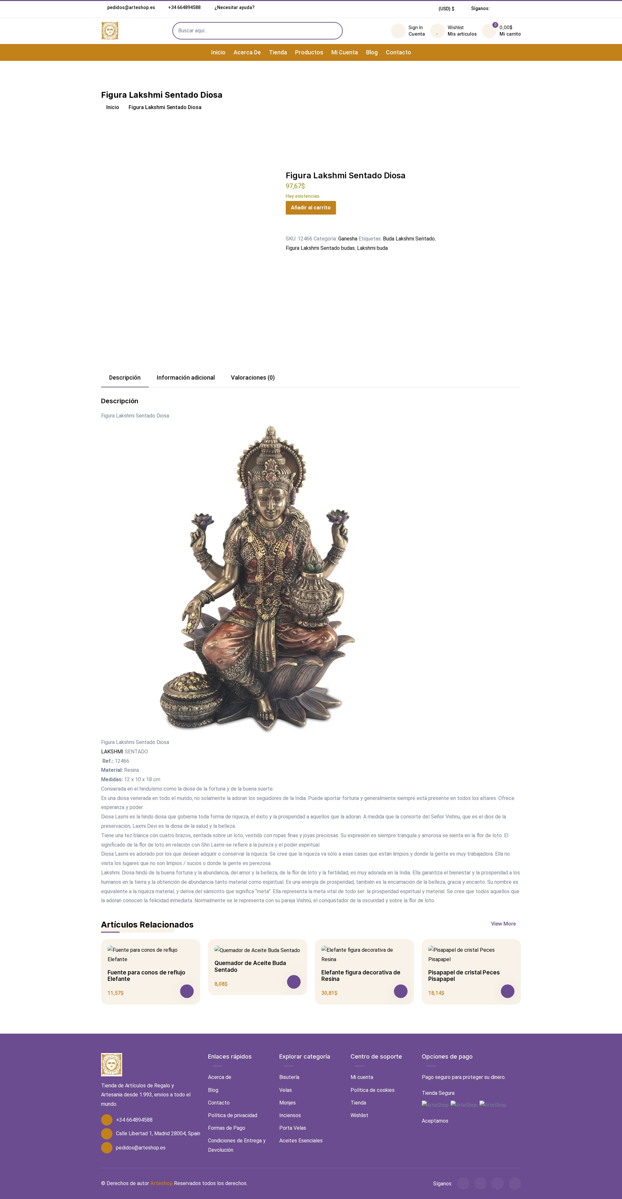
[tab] (125, 378)
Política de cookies (373, 1090)
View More (504, 924)
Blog (372, 52)
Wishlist (359, 1115)
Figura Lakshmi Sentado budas (320, 248)
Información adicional (186, 377)
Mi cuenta (344, 52)
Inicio (218, 52)
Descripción (125, 377)
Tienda (278, 52)
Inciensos (290, 1115)
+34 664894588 (184, 7)
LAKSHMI (112, 752)
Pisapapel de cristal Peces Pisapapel (464, 975)
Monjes (287, 1103)
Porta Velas (292, 1128)
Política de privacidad (232, 1115)
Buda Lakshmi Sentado (409, 239)
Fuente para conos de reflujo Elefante (146, 975)
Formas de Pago (226, 1128)
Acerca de (247, 52)
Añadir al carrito (311, 208)
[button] (446, 9)
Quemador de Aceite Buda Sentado (250, 966)
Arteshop (161, 1183)
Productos (309, 52)
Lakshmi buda (372, 248)
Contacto (398, 52)
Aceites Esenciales (301, 1141)
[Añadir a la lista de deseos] (290, 229)
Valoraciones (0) (253, 377)
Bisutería (289, 1077)
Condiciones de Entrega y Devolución (237, 1145)
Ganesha (347, 239)
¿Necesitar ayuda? (234, 7)
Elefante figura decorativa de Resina (360, 975)
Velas (285, 1090)
